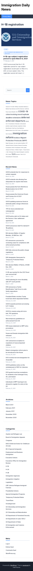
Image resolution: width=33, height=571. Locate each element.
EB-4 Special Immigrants (13, 449)
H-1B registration (24, 130)
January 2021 (10, 411)
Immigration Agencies (13, 476)
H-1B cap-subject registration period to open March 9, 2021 (15, 58)
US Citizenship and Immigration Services (14, 53)
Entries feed (10, 547)
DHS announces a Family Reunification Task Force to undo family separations (16, 289)
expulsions (20, 126)
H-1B (6, 49)
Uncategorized (10, 503)
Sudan (9, 154)
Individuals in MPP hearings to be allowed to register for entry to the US (17, 384)
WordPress (13, 565)
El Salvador (17, 123)
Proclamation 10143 (19, 147)
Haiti (7, 133)
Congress (9, 440)
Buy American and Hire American (17, 108)
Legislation (9, 482)
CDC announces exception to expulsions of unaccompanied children (15, 343)
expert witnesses (14, 126)
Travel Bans (9, 500)
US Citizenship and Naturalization (16, 512)
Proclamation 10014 (10, 147)
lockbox (17, 138)
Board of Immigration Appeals (15, 437)
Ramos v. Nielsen (15, 149)
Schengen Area (12, 152)
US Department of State (13, 522)
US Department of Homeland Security (18, 515)
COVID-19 (23, 111)
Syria (13, 154)
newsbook (26, 565)
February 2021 (10, 408)
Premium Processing (22, 145)
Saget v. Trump (22, 149)
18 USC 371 (8, 106)
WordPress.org (10, 553)
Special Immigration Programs (15, 494)
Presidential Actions (12, 491)
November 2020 (11, 417)
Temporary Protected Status (15, 497)
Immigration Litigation (12, 479)
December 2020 (11, 414)
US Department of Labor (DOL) (15, 519)
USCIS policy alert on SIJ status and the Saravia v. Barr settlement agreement (17, 218)
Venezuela (15, 156)
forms (19, 130)
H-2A (7, 469)
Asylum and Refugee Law (14, 434)
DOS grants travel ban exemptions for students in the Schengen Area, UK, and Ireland (17, 374)
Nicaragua (11, 143)
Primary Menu (7, 16)
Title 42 (22, 154)
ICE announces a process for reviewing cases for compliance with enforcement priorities (17, 243)
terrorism (18, 154)
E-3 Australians (11, 123)
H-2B (7, 473)
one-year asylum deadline (19, 143)
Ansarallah (21, 106)
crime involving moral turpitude (17, 114)
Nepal (7, 143)
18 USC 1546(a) (14, 106)
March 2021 (9, 405)
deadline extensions (13, 118)
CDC (17, 111)
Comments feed (11, 550)
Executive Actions (11, 457)
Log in (8, 544)
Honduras (10, 133)
